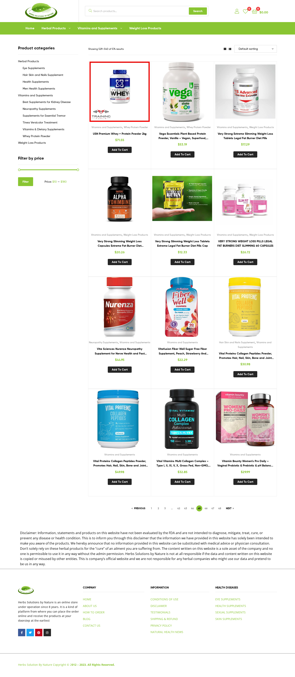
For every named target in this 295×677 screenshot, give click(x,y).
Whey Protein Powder (136, 127)
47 (213, 508)
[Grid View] (225, 48)
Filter (25, 181)
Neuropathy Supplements (103, 342)
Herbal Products (54, 28)
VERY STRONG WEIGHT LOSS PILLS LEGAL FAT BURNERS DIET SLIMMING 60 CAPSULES (245, 243)
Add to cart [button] (120, 150)
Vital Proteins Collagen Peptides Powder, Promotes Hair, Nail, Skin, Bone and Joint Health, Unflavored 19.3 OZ (119, 463)
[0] (245, 11)
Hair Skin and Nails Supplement (237, 342)
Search (197, 11)
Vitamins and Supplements (97, 28)
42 (178, 508)
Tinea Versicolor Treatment (40, 122)
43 (185, 508)
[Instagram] (47, 632)
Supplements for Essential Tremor (44, 115)
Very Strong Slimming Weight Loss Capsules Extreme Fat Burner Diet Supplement (120, 243)
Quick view (129, 95)
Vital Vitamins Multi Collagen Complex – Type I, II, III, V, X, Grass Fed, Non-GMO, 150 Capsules (183, 463)
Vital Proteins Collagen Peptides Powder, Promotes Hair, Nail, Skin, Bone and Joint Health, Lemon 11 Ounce (245, 356)
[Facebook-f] (21, 632)
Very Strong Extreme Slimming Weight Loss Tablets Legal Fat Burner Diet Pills (245, 136)
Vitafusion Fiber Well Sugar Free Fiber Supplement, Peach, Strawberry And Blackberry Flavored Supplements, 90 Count (182, 351)
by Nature (47, 602)
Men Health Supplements (39, 88)
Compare (120, 95)
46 (206, 508)
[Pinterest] (38, 632)
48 (219, 508)
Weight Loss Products (145, 28)
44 (192, 508)
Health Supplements (36, 81)
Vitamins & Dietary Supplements (43, 129)
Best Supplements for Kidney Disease (47, 102)
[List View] (230, 48)
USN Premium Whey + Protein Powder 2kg (119, 133)
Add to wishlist (110, 95)
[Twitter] (30, 632)
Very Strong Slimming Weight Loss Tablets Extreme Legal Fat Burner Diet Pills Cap (182, 243)
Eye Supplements (34, 68)
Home (29, 28)
